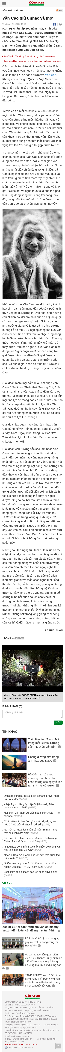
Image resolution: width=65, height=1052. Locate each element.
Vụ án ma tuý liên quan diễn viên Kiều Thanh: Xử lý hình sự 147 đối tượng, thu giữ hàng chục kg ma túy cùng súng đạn (43, 959)
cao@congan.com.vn (20, 1036)
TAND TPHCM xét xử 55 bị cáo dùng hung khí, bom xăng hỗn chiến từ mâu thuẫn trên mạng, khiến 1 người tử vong (43, 980)
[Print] (60, 24)
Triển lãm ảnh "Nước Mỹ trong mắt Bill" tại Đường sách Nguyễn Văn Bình (43, 743)
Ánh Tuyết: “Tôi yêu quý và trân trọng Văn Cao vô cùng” (29, 56)
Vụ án (6, 883)
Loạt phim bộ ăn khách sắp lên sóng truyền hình (30, 872)
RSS (60, 10)
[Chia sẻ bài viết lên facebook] (54, 24)
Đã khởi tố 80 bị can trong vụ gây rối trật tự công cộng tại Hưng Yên (42, 942)
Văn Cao (50, 75)
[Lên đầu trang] (58, 1046)
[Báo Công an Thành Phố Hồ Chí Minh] (36, 3)
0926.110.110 (18, 1044)
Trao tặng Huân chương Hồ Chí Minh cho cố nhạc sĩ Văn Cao (32, 61)
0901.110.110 (31, 1044)
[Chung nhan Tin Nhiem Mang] (19, 1047)
